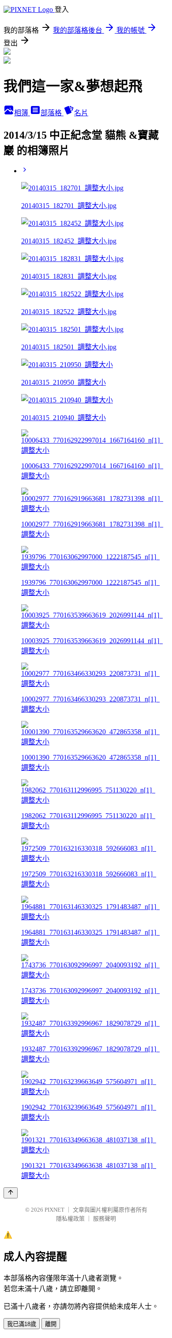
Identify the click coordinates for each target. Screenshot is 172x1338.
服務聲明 (104, 1218)
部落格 (52, 113)
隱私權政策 (70, 1218)
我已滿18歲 (21, 1324)
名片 (81, 113)
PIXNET (54, 1209)
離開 (50, 1324)
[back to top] (11, 1192)
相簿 (22, 113)
